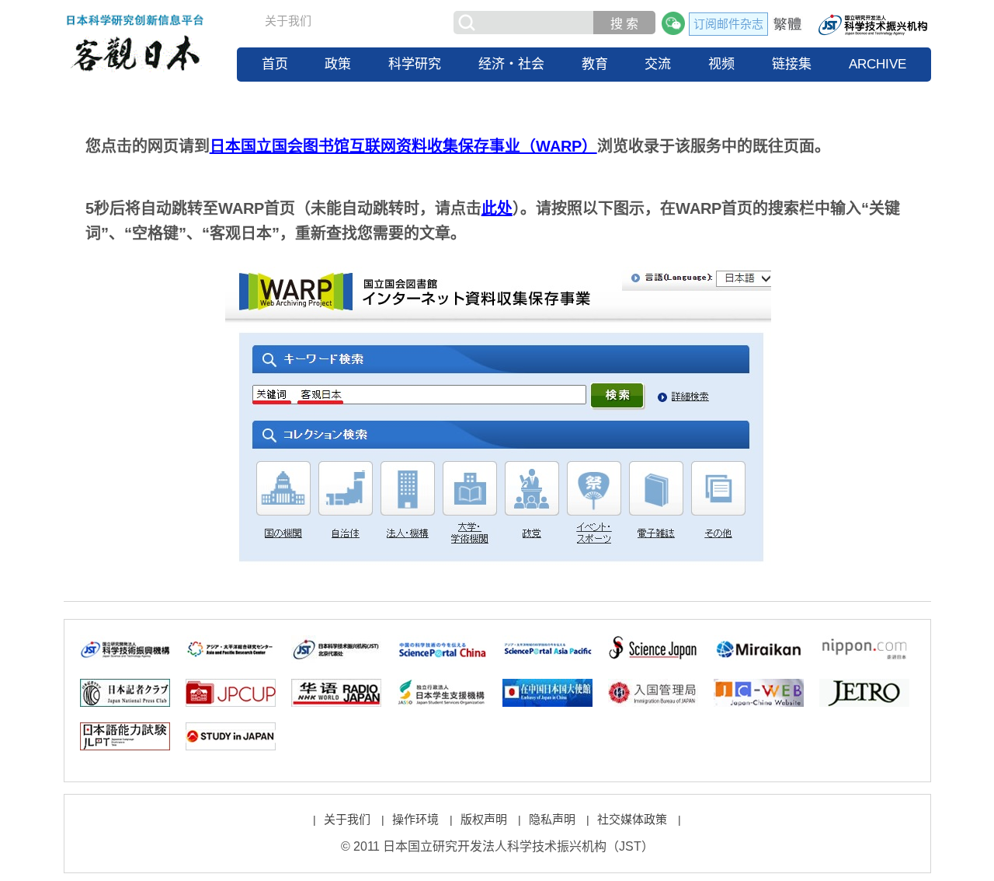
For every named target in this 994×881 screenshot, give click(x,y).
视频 (721, 64)
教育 (595, 64)
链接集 (792, 64)
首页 (275, 64)
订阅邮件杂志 (728, 23)
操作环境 (415, 819)
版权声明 (484, 819)
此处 (497, 208)
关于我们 (288, 20)
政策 (338, 64)
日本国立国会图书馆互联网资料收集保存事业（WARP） (403, 146)
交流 (658, 64)
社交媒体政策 (632, 819)
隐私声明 (552, 819)
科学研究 (414, 64)
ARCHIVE (877, 64)
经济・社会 (511, 64)
